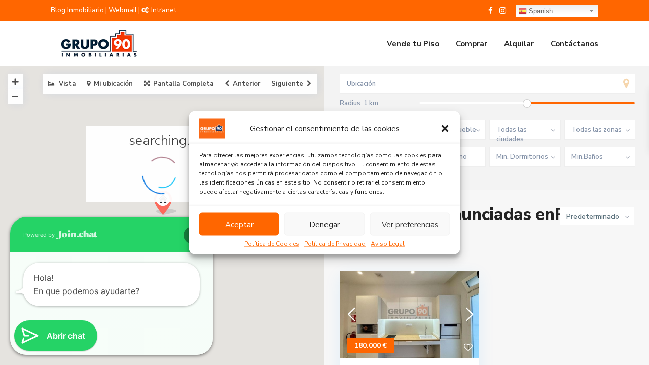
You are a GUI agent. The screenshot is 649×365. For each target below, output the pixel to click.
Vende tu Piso (413, 44)
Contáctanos (574, 44)
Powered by (39, 234)
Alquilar (519, 44)
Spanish (540, 11)
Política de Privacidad (335, 244)
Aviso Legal (388, 244)
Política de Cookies (271, 244)
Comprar (471, 44)
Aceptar (239, 224)
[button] (445, 129)
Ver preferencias (410, 224)
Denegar (324, 224)
